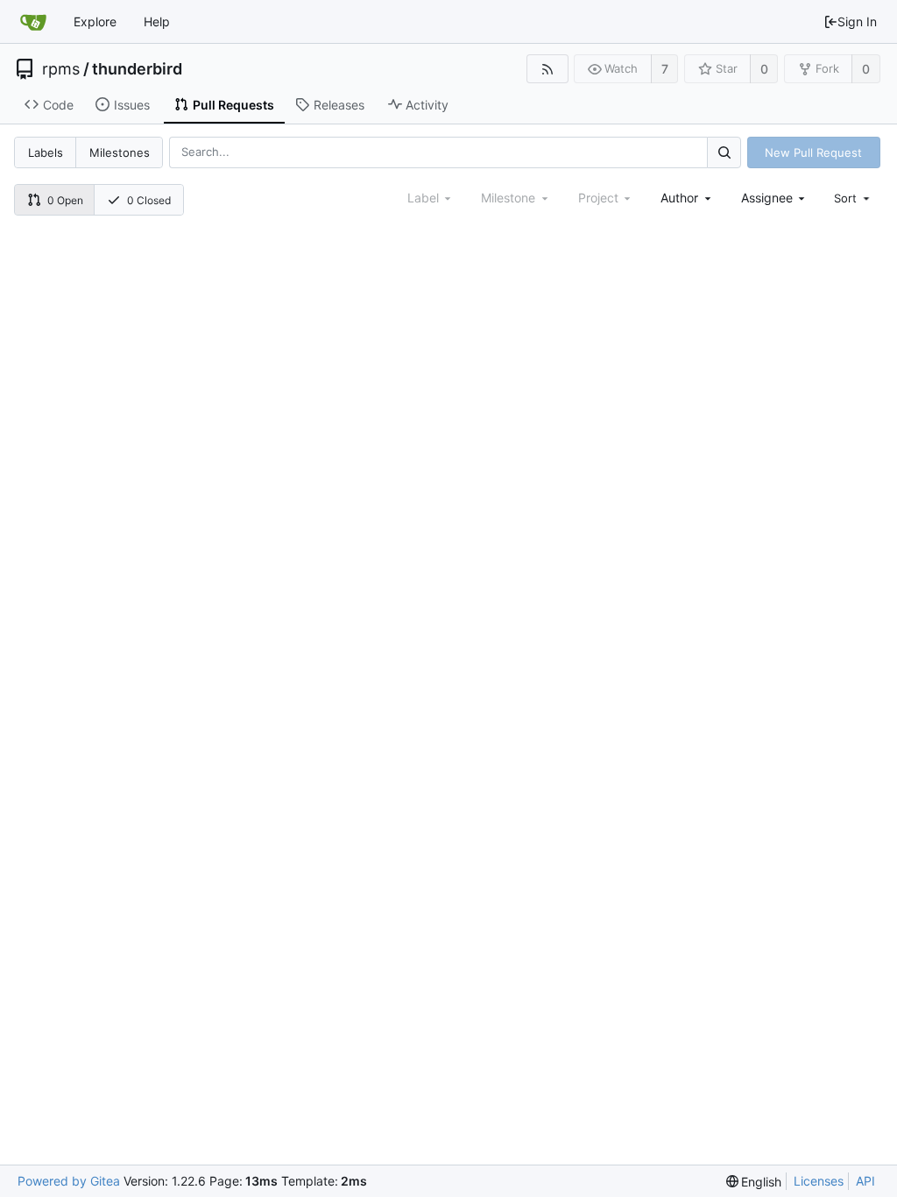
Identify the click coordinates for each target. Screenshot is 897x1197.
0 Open (65, 200)
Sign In (857, 21)
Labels (45, 152)
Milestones (119, 152)
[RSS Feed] (547, 68)
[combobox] (687, 198)
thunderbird (137, 69)
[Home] (33, 22)
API (865, 1180)
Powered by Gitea (69, 1180)
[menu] (853, 198)
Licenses (819, 1180)
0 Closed (149, 200)
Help (157, 21)
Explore (95, 21)
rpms (61, 69)
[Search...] (723, 152)
